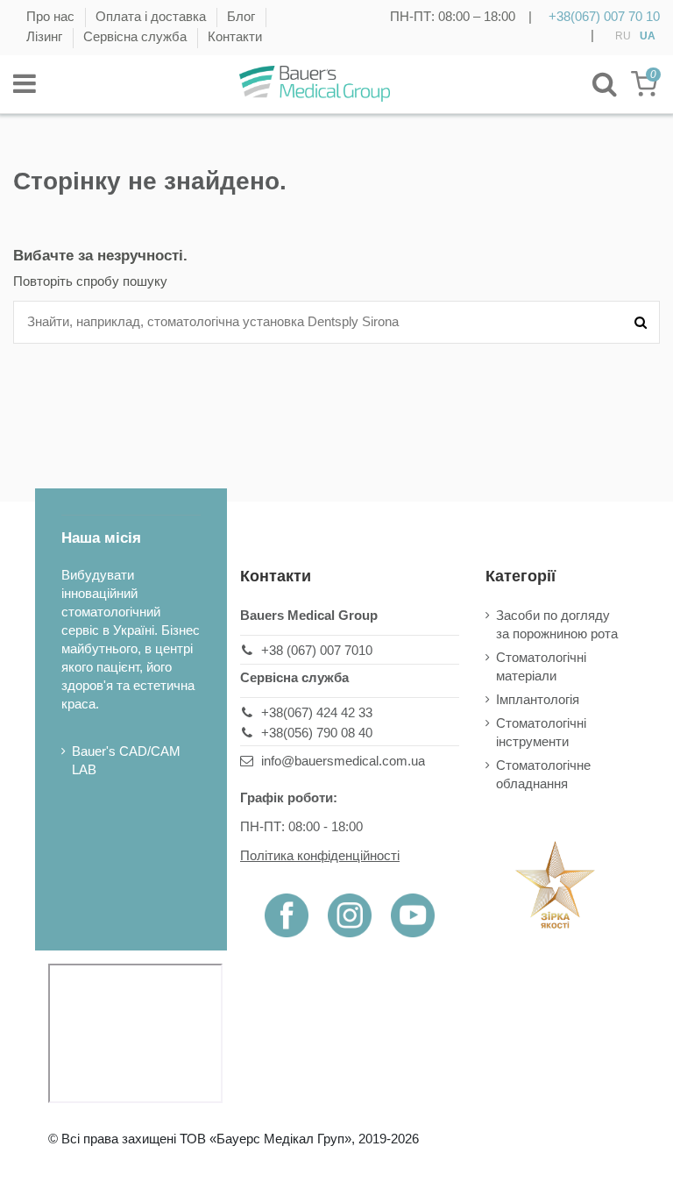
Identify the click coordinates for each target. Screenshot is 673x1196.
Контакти (235, 36)
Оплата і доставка (152, 16)
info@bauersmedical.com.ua (343, 760)
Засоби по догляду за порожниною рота (557, 624)
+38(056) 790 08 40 (316, 732)
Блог (243, 16)
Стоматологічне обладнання (543, 774)
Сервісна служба (136, 36)
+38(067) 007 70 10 (604, 16)
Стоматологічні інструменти (541, 732)
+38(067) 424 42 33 (316, 712)
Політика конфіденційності (320, 855)
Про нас (52, 16)
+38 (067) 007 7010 (316, 650)
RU (623, 36)
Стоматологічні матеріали (541, 666)
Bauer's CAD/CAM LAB (126, 760)
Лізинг (46, 36)
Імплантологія (537, 699)
